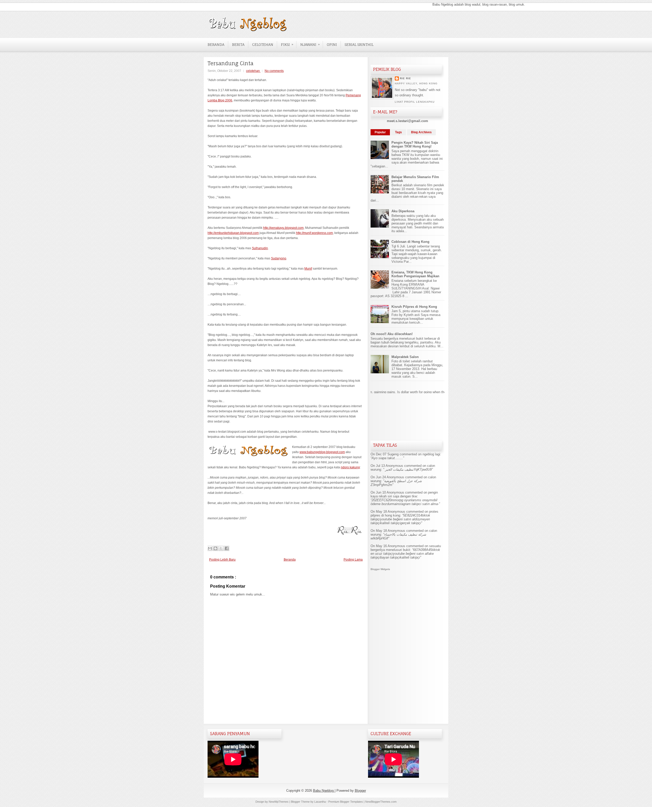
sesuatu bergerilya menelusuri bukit (406, 548)
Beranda (216, 44)
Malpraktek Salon (405, 357)
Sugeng (393, 454)
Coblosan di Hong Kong (410, 242)
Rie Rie (405, 78)
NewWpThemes (279, 801)
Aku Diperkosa (402, 211)
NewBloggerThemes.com (381, 801)
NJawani (310, 44)
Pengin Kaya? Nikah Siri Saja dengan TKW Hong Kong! (414, 144)
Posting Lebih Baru (222, 559)
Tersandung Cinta (230, 63)
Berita (238, 44)
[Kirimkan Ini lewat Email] (209, 548)
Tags (398, 132)
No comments (274, 71)
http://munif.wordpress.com (314, 233)
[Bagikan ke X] (221, 548)
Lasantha (320, 801)
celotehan (253, 71)
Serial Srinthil (359, 44)
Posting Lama (353, 559)
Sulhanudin (260, 248)
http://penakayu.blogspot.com (283, 228)
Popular (380, 132)
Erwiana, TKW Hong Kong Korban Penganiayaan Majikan (415, 274)
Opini (332, 44)
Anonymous (394, 466)
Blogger (360, 790)
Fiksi (287, 44)
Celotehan (262, 44)
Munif (308, 268)
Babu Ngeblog (324, 790)
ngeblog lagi (431, 454)
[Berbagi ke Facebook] (226, 548)
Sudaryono (278, 258)
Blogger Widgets (380, 569)
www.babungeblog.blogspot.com (322, 452)
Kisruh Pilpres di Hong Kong (414, 307)
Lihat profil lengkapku (414, 101)
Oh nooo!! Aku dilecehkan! (392, 334)
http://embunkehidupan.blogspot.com (233, 233)
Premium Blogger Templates (346, 801)
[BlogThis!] (215, 548)
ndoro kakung (350, 467)
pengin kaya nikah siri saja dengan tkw (404, 494)
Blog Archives (421, 132)
